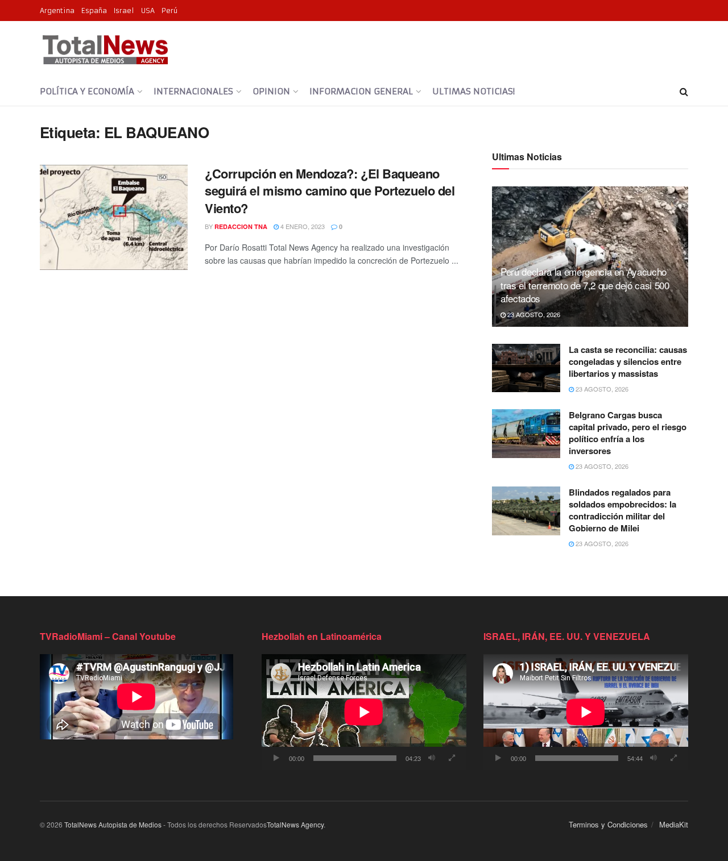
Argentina (57, 10)
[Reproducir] (276, 758)
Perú (169, 10)
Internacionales (193, 91)
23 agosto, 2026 (533, 314)
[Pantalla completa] (451, 758)
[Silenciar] (431, 758)
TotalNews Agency (295, 824)
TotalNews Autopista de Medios (113, 824)
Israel (124, 10)
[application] (364, 712)
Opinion (271, 91)
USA (148, 10)
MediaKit (673, 824)
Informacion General (361, 91)
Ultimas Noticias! (473, 91)
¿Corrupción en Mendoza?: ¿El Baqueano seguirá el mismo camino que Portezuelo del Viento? (330, 191)
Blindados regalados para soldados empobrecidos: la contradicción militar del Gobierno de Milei (622, 510)
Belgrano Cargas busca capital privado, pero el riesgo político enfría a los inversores (627, 433)
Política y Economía (87, 91)
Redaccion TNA (240, 226)
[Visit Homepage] (105, 49)
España (94, 10)
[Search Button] (684, 91)
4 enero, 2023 (302, 226)
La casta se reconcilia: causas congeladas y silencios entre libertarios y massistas (628, 361)
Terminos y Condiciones (608, 824)
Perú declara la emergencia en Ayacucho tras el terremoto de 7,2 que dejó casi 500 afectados (584, 285)
